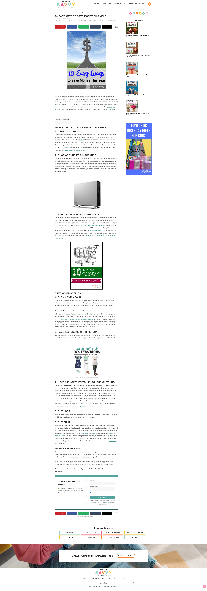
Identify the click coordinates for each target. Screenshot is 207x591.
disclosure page (62, 21)
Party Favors (113, 537)
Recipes (91, 537)
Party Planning (113, 532)
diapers (93, 433)
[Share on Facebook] (72, 27)
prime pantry (113, 441)
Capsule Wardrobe (134, 532)
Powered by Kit (102, 504)
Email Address (94, 486)
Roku (81, 140)
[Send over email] (83, 27)
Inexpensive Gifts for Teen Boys (136, 95)
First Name (93, 480)
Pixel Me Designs (106, 588)
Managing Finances (93, 516)
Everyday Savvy (65, 4)
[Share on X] (107, 27)
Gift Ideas (91, 532)
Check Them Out (126, 556)
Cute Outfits (69, 532)
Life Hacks (84, 516)
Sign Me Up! (102, 497)
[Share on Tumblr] (95, 27)
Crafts (69, 537)
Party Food (135, 537)
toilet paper (85, 433)
